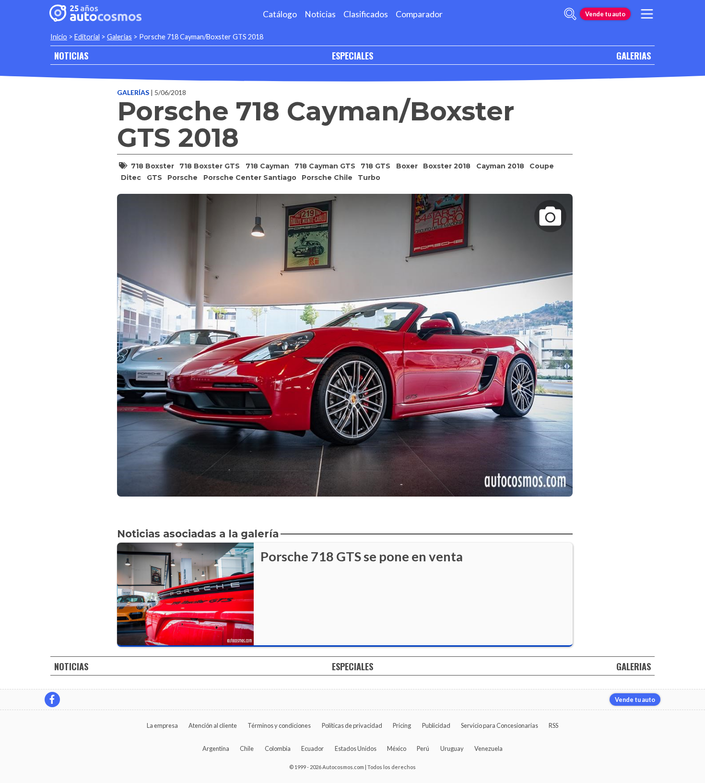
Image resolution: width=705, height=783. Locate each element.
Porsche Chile (327, 177)
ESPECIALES (352, 55)
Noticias (320, 14)
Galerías (134, 92)
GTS (154, 177)
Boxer (407, 166)
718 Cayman (267, 166)
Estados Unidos (355, 748)
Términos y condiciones (279, 725)
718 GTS (375, 166)
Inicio (58, 37)
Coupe (541, 166)
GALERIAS (633, 55)
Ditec (131, 177)
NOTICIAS (71, 55)
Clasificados (365, 14)
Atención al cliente (212, 725)
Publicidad (436, 725)
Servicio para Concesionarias (499, 725)
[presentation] (345, 336)
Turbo (369, 177)
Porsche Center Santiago (249, 177)
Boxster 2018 (446, 166)
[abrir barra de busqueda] (570, 14)
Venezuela (488, 748)
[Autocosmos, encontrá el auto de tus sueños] (95, 14)
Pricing (402, 725)
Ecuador (312, 748)
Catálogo (280, 14)
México (396, 748)
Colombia (278, 748)
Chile (247, 748)
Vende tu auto (605, 14)
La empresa (162, 725)
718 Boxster (152, 166)
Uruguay (452, 748)
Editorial (87, 37)
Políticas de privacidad (352, 725)
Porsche (182, 177)
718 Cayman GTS (324, 166)
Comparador (419, 14)
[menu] (647, 14)
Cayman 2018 (500, 166)
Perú (423, 748)
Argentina (215, 748)
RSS (553, 725)
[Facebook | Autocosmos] (52, 699)
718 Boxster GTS (209, 166)
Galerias (119, 37)
